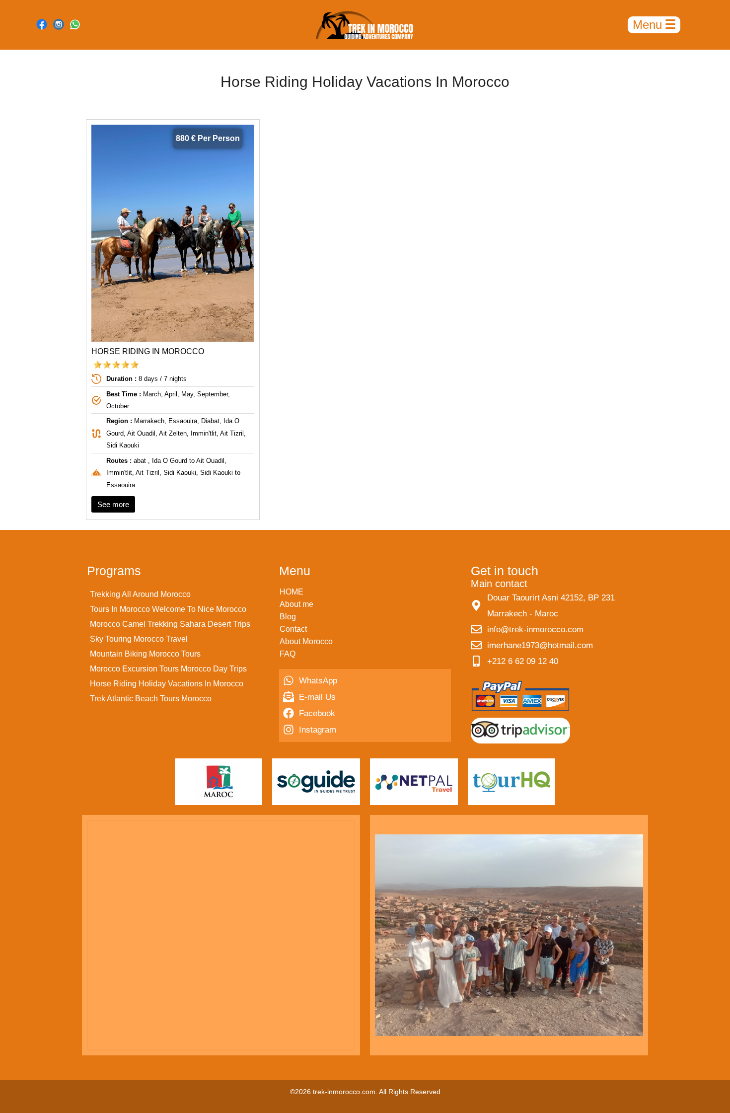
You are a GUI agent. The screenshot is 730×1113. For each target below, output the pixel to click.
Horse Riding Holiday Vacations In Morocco (166, 683)
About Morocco (306, 641)
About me (296, 604)
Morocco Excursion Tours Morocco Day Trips (168, 669)
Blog (288, 616)
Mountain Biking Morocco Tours (145, 654)
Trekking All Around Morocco (140, 594)
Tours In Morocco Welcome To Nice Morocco (168, 609)
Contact (293, 629)
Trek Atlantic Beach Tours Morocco (151, 698)
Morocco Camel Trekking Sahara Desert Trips (170, 624)
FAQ (287, 654)
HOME (291, 592)
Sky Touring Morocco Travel (139, 639)
